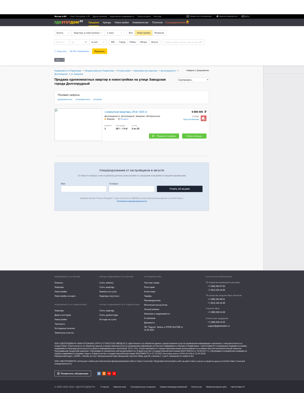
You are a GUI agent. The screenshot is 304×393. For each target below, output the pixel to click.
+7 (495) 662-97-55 (216, 286)
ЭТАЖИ (195, 116)
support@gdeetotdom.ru (219, 326)
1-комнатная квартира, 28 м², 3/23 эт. (125, 112)
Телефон (113, 183)
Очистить (62, 51)
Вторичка (159, 33)
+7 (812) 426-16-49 (216, 303)
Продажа (94, 22)
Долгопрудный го (112, 116)
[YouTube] (109, 373)
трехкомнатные (83, 99)
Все (131, 33)
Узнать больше (194, 136)
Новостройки (122, 22)
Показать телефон (166, 136)
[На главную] (69, 22)
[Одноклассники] (104, 373)
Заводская (140, 116)
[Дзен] (114, 373)
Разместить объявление (74, 373)
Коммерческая (140, 22)
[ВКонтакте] (99, 373)
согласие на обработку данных (208, 361)
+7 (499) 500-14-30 (216, 312)
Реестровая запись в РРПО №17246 (177, 354)
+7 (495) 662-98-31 (216, 299)
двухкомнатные (65, 99)
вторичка (97, 99)
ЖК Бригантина (153, 116)
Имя (63, 183)
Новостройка (143, 33)
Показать (100, 51)
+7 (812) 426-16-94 (216, 290)
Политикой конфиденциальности (132, 201)
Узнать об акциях (179, 188)
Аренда (107, 22)
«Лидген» (87, 354)
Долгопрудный (127, 116)
